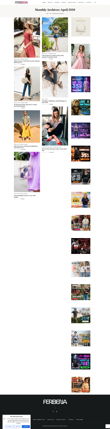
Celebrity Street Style (47, 147)
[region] (17, 422)
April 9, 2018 (16, 149)
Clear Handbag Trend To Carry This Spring (25, 196)
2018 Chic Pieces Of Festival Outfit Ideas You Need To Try (26, 147)
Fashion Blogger (57, 147)
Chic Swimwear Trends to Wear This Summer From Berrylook (53, 56)
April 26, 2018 (44, 58)
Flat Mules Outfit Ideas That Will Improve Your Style (54, 101)
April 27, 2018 (16, 64)
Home (47, 13)
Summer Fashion (24, 59)
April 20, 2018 (44, 104)
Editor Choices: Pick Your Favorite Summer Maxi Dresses (27, 61)
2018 (50, 13)
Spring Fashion (23, 144)
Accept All (26, 426)
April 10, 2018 (44, 152)
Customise (9, 426)
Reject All (18, 426)
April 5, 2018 (16, 198)
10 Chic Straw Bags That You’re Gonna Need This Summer (25, 105)
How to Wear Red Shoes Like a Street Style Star (54, 149)
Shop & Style (17, 59)
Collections (17, 193)
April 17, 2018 (16, 108)
